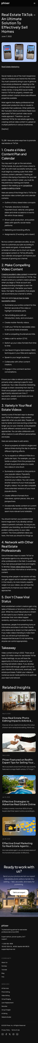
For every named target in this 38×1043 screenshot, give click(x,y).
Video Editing (6, 995)
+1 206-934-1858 (7, 944)
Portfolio (4, 966)
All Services (5, 988)
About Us (4, 962)
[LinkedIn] (17, 1034)
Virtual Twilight (6, 1010)
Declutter (4, 1006)
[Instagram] (13, 1034)
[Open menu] (34, 3)
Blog (3, 973)
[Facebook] (6, 1034)
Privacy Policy (6, 1030)
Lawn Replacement (8, 1003)
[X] (10, 1034)
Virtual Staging (6, 999)
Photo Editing (6, 992)
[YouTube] (3, 1034)
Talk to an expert (19, 892)
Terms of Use (15, 1030)
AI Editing (4, 1013)
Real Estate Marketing (10, 66)
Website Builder (6, 1017)
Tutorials (4, 970)
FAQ (3, 977)
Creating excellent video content (14, 274)
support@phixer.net (8, 949)
